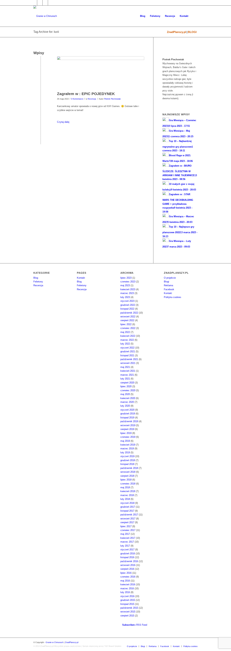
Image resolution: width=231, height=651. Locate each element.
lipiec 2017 (126, 526)
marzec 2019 (127, 448)
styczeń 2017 (127, 549)
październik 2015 (129, 607)
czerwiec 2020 (127, 390)
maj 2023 (125, 285)
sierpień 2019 (127, 429)
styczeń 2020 (127, 409)
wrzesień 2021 (127, 363)
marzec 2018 (127, 495)
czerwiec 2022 (127, 328)
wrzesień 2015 (127, 611)
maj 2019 (125, 441)
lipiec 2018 (126, 479)
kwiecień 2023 (127, 289)
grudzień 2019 (127, 413)
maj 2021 (125, 367)
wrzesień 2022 (127, 316)
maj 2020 (125, 394)
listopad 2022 (127, 308)
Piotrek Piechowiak (112, 99)
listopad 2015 (127, 604)
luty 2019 (125, 452)
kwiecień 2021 (127, 370)
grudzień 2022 (127, 305)
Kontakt (81, 277)
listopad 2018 (127, 464)
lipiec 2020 (126, 386)
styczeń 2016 (127, 596)
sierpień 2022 (127, 320)
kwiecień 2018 (127, 491)
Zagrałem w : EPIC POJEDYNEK (86, 94)
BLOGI (192, 32)
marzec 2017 (127, 541)
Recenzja (92, 99)
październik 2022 (129, 312)
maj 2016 (125, 580)
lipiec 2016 (126, 573)
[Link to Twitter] (39, 2)
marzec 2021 (127, 374)
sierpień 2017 (127, 522)
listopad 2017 (127, 510)
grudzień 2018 (127, 460)
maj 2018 (125, 487)
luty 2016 (125, 592)
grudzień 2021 (127, 351)
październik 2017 (129, 514)
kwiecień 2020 (127, 398)
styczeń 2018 (127, 503)
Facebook (169, 289)
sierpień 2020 (127, 382)
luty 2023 (125, 297)
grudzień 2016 (127, 553)
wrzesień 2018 (127, 472)
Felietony (38, 281)
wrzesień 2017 (127, 518)
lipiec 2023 (126, 277)
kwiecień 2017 (127, 538)
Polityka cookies (172, 297)
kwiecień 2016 (127, 584)
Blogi (166, 281)
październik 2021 (129, 359)
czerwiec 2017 (127, 530)
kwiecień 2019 (127, 444)
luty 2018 (125, 499)
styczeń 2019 (127, 456)
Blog (35, 277)
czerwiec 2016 (127, 576)
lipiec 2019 (126, 433)
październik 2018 (129, 468)
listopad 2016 (127, 557)
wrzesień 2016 (127, 565)
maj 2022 (125, 332)
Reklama (168, 285)
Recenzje (82, 289)
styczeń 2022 (127, 347)
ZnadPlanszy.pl (176, 32)
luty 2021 (125, 378)
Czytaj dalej (63, 122)
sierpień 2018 (127, 475)
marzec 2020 (127, 402)
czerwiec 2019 (127, 437)
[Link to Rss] (50, 2)
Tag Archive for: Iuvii (46, 31)
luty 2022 (125, 343)
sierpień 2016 (127, 569)
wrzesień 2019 (127, 425)
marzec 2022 (127, 340)
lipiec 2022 (126, 324)
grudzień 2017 (127, 506)
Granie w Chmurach (54, 642)
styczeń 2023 (127, 301)
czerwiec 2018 (127, 483)
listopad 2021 (127, 355)
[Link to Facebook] (34, 2)
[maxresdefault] (100, 73)
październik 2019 (129, 421)
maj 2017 (125, 534)
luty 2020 (125, 405)
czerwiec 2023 (127, 281)
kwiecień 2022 (127, 336)
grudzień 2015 (127, 600)
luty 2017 (125, 545)
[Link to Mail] (45, 2)
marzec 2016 (127, 588)
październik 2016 (129, 561)
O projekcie (170, 277)
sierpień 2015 (127, 615)
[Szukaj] (194, 16)
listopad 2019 (127, 417)
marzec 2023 (127, 293)
